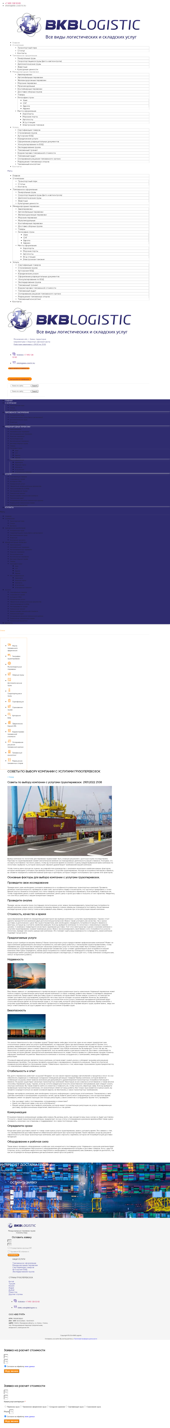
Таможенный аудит (27, 156)
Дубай (11, 1290)
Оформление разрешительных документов (38, 141)
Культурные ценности (27, 69)
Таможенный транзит (28, 150)
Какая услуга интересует (15, 1402)
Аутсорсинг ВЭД (25, 136)
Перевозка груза (13, 1407)
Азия (25, 100)
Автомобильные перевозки (30, 77)
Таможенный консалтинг (29, 164)
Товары (21, 94)
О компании (18, 45)
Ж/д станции (29, 122)
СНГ (25, 103)
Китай (11, 1281)
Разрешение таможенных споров (33, 161)
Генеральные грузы (27, 58)
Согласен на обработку (26, 1207)
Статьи (21, 50)
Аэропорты (28, 114)
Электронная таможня (33, 125)
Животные (22, 67)
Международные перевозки (25, 72)
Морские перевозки (27, 83)
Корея (11, 1286)
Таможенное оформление (24, 55)
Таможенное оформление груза (34, 1407)
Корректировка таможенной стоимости (37, 153)
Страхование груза (94, 1407)
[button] (78, 171)
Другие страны (16, 1294)
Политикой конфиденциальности (85, 1339)
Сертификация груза (76, 1407)
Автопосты (28, 119)
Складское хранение (57, 1407)
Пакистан (13, 1292)
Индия (11, 1288)
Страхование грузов (27, 133)
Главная (16, 42)
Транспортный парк (27, 48)
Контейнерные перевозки (30, 89)
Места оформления (26, 111)
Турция (12, 1284)
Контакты (22, 53)
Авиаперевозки (25, 74)
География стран (26, 97)
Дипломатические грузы (29, 64)
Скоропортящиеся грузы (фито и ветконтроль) (40, 61)
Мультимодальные (26, 86)
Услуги (15, 127)
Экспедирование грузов (29, 147)
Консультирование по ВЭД (31, 144)
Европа (26, 106)
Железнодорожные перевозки (32, 80)
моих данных (34, 1207)
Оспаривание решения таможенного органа (39, 159)
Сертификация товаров (29, 130)
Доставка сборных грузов (30, 92)
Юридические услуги (28, 138)
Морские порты (30, 116)
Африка (26, 108)
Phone (6, 1412)
